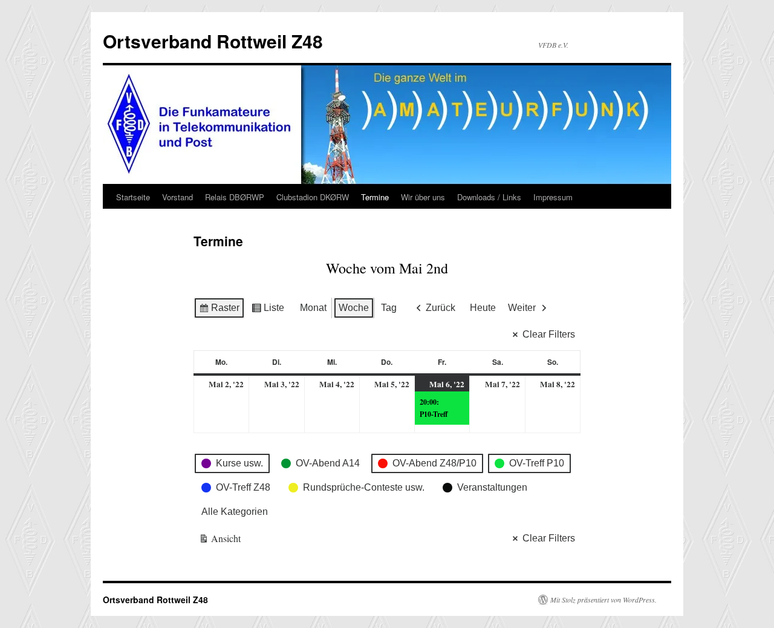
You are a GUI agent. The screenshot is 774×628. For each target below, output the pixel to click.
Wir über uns (423, 197)
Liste (267, 311)
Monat (313, 308)
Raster (218, 311)
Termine (375, 197)
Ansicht (220, 540)
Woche (354, 308)
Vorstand (177, 197)
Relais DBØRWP (234, 197)
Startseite (133, 197)
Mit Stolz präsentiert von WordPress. (603, 599)
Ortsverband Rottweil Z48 (213, 41)
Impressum (553, 197)
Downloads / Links (489, 197)
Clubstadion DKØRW (312, 197)
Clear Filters (548, 334)
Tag (389, 308)
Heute (483, 308)
